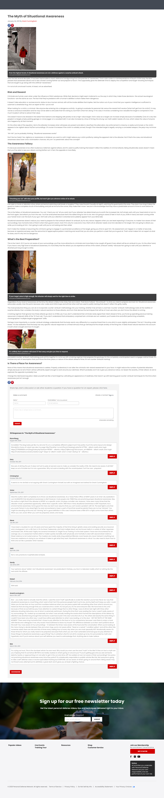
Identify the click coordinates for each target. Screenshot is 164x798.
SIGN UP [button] (97, 719)
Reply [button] (112, 456)
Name (15, 400)
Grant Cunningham (29, 21)
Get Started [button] (142, 751)
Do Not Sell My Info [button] (85, 787)
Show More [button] (15, 672)
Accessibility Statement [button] (104, 787)
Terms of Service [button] (55, 787)
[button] (9, 25)
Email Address (57, 400)
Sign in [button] (111, 395)
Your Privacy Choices (124, 787)
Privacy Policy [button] (70, 787)
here (105, 388)
